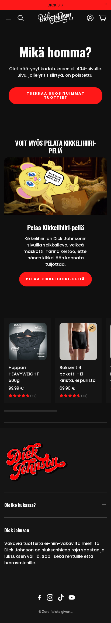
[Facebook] (39, 597)
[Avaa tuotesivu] (28, 341)
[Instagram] (50, 597)
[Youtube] (71, 597)
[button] (8, 18)
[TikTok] (61, 597)
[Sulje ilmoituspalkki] (106, 4)
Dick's (53, 5)
